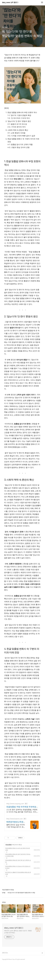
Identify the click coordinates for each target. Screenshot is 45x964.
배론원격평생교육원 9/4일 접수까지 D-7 (14, 822)
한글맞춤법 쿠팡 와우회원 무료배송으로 (22, 807)
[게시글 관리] (13, 837)
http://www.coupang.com (15, 803)
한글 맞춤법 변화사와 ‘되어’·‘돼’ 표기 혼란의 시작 (18, 861)
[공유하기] (10, 837)
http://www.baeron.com (14, 819)
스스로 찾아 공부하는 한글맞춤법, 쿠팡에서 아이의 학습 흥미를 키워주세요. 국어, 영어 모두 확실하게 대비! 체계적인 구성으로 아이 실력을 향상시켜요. (22, 811)
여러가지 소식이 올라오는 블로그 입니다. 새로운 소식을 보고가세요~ (18, 932)
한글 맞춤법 (9, 844)
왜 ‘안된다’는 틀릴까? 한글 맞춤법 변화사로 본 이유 (18, 873)
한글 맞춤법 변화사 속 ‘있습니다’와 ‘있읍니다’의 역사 (17, 867)
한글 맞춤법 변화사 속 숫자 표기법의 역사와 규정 (17, 849)
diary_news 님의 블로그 (10, 2)
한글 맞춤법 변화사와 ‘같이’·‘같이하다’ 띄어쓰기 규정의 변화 (17, 855)
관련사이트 (5, 953)
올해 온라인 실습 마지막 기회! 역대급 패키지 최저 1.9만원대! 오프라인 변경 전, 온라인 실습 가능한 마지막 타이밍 (16, 826)
